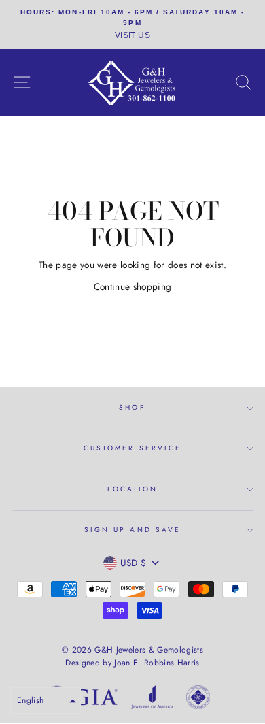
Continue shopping (133, 286)
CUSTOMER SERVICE (132, 448)
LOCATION (132, 489)
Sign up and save (132, 530)
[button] (45, 700)
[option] (132, 24)
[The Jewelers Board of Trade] (198, 699)
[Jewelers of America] (152, 699)
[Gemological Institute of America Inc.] (81, 699)
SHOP (132, 407)
